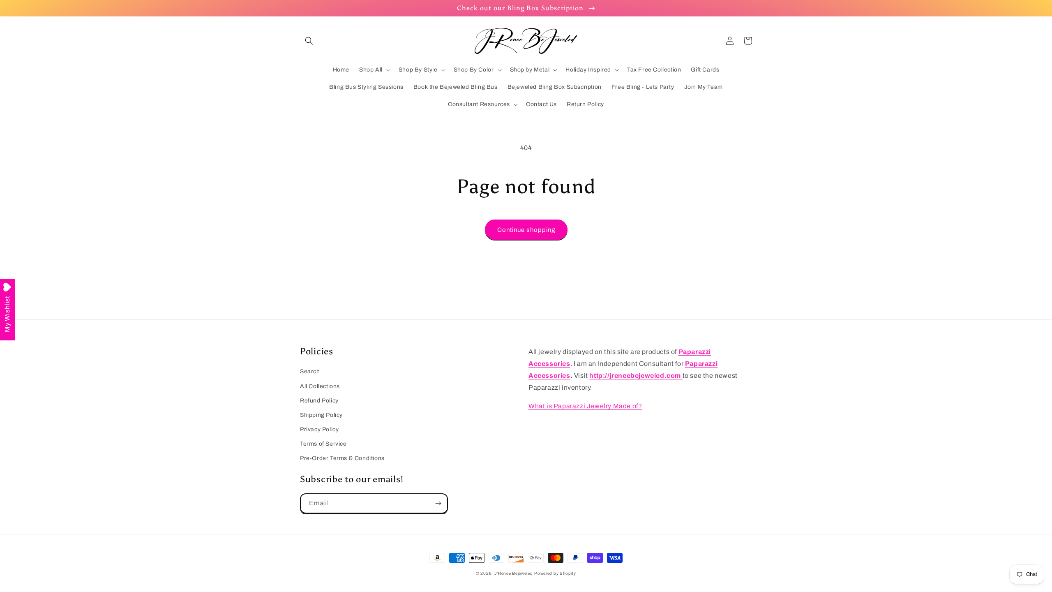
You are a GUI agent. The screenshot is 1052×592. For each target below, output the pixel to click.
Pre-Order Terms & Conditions (342, 458)
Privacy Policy (319, 429)
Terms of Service (323, 444)
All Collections (320, 386)
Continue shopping (526, 230)
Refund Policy (319, 401)
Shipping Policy (321, 415)
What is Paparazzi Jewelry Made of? (585, 405)
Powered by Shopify (555, 573)
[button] (309, 41)
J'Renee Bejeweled (513, 573)
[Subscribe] (438, 503)
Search (310, 371)
